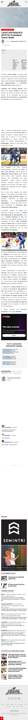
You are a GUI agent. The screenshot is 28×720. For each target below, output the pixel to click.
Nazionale (20, 704)
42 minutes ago (8, 644)
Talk (14, 706)
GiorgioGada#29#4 (6, 604)
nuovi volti (5, 373)
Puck (2, 614)
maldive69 (4, 622)
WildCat (3, 640)
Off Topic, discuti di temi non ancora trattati (16, 585)
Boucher (18, 311)
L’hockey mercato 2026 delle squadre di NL (16, 577)
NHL (26, 704)
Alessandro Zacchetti (17, 41)
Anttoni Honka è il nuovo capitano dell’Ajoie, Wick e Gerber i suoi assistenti (15, 676)
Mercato (19, 371)
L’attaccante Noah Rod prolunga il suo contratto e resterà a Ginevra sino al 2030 (17, 669)
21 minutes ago (22, 618)
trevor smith (17, 373)
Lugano (12, 704)
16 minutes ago (22, 610)
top (11, 373)
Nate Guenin (13, 207)
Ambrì (7, 704)
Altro (17, 706)
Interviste (8, 706)
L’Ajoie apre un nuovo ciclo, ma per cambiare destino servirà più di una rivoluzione (17, 656)
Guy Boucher (18, 215)
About (21, 706)
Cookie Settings (14, 711)
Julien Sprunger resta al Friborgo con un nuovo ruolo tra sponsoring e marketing (17, 662)
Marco (3, 594)
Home (2, 704)
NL (16, 704)
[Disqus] (14, 401)
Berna (13, 371)
